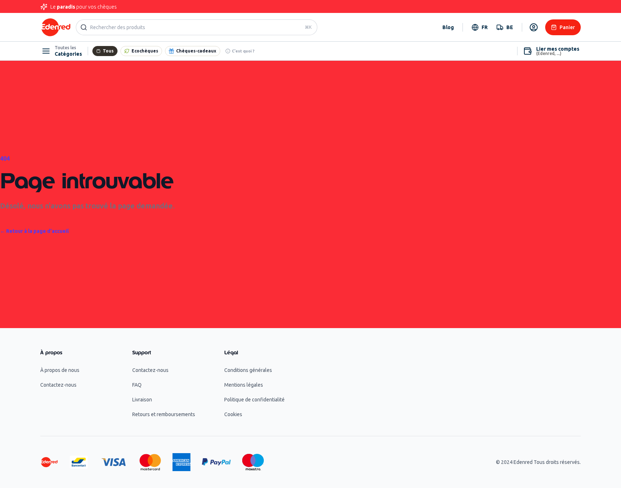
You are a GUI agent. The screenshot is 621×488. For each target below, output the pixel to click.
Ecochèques (145, 51)
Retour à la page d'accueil (34, 231)
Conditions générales (248, 370)
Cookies (233, 414)
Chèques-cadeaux (196, 51)
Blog (448, 27)
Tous (108, 51)
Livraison (142, 399)
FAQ (137, 385)
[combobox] (479, 27)
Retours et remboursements (163, 414)
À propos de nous (59, 370)
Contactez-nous (58, 385)
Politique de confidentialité (254, 399)
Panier (567, 27)
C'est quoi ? (243, 51)
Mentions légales (243, 385)
